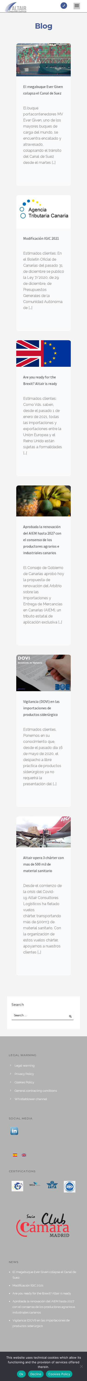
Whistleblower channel (31, 1099)
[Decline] (81, 1366)
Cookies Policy (24, 1082)
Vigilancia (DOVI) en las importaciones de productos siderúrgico (41, 708)
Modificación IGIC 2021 (41, 238)
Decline (36, 1374)
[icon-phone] (65, 5)
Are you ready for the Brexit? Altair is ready (40, 380)
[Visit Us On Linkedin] (14, 1130)
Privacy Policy (24, 1074)
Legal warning (25, 1065)
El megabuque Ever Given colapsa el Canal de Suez (43, 89)
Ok (21, 1374)
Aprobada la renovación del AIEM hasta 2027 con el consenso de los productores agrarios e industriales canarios (42, 539)
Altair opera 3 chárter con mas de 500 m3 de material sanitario (43, 864)
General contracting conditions (36, 1090)
